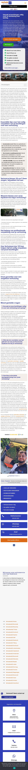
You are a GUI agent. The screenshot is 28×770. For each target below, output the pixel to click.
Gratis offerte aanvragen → (12, 68)
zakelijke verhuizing (5, 416)
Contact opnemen (8, 697)
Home (2, 481)
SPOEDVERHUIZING (9, 495)
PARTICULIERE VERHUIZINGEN (11, 490)
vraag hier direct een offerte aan (12, 294)
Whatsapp (7, 44)
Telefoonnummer (15, 516)
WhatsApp (15, 524)
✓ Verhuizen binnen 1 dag (9, 504)
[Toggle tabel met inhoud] (24, 85)
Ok (14, 768)
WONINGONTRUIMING (9, 493)
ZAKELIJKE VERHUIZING (10, 488)
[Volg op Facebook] (14, 545)
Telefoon (14, 745)
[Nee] (26, 766)
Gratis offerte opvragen (11, 39)
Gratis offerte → (14, 6)
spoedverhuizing (23, 409)
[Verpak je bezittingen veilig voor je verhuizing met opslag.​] (14, 473)
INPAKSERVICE (7, 498)
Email (15, 532)
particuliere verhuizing (13, 361)
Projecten (7, 481)
